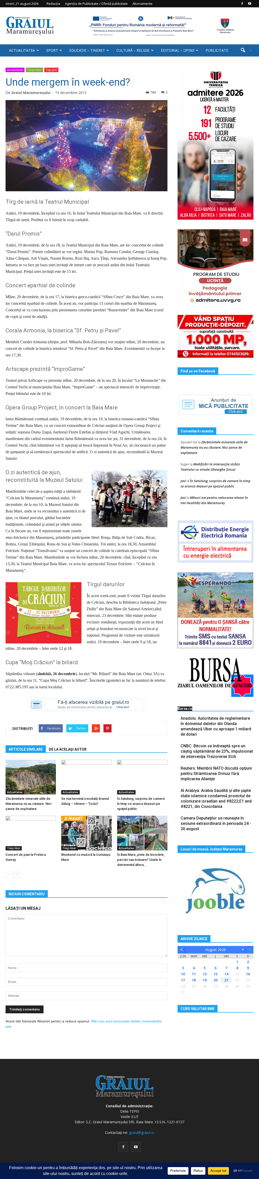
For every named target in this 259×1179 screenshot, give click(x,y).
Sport (52, 50)
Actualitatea (22, 50)
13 (215, 974)
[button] (244, 50)
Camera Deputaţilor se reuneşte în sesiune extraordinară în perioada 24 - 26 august (216, 823)
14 (226, 974)
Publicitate (217, 50)
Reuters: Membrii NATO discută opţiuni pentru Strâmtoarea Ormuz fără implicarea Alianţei (216, 773)
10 (183, 974)
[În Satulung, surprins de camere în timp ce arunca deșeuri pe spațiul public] (142, 777)
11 (194, 974)
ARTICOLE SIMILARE (26, 749)
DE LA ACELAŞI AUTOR (68, 749)
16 (248, 974)
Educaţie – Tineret (87, 50)
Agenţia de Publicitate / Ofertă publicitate (96, 3)
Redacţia (53, 3)
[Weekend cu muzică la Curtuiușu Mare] (86, 833)
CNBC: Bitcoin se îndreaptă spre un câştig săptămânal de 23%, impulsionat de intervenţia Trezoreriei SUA (217, 751)
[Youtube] (249, 4)
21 (226, 980)
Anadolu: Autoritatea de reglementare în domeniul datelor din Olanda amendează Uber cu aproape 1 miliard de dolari (216, 726)
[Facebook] (242, 4)
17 (183, 980)
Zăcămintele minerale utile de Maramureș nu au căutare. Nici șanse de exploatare (28, 804)
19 (205, 980)
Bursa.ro (185, 709)
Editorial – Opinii (177, 50)
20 (215, 980)
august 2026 (215, 949)
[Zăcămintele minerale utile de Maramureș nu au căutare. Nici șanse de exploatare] (31, 777)
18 (194, 980)
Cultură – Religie (132, 50)
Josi (183, 481)
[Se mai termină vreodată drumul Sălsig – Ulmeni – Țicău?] (86, 777)
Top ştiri (51, 70)
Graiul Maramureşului (30, 92)
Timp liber (34, 70)
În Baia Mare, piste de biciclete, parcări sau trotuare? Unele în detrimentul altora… (140, 860)
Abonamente (143, 3)
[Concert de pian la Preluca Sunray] (31, 833)
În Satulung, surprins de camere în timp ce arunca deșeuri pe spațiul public (141, 804)
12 (205, 974)
